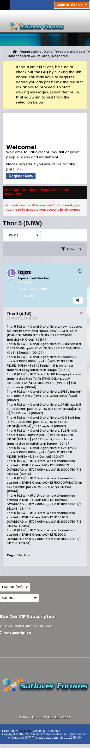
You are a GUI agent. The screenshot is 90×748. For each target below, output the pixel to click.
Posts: (23, 296)
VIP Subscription (17, 633)
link (18, 169)
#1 (81, 313)
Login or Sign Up (69, 5)
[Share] (78, 300)
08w (20, 555)
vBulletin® (25, 731)
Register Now (21, 176)
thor (27, 555)
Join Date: (26, 289)
